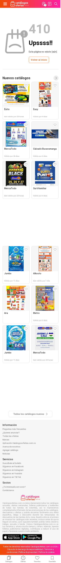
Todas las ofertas (11, 436)
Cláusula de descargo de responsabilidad (25, 549)
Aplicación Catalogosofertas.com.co (19, 443)
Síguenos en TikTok (12, 477)
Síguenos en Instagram (13, 470)
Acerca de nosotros (11, 447)
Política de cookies (46, 552)
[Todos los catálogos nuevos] (55, 78)
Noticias (6, 454)
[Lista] (49, 3)
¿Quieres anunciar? (11, 432)
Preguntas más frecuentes (14, 429)
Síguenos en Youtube (12, 473)
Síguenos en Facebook (13, 466)
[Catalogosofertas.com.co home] (19, 4)
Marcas (6, 439)
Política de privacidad (28, 552)
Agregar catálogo (10, 450)
